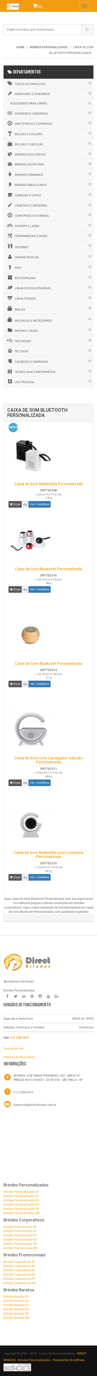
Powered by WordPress (69, 1360)
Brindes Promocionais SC (20, 1231)
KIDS (18, 267)
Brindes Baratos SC (16, 1300)
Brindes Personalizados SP (21, 1192)
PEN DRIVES (23, 341)
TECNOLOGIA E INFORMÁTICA (35, 372)
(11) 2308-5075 (19, 1037)
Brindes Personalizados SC (21, 1196)
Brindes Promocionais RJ (20, 1235)
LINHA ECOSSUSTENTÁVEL (33, 288)
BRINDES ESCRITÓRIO (29, 164)
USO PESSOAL (25, 382)
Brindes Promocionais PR (20, 1244)
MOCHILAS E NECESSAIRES (33, 320)
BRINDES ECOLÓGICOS (30, 154)
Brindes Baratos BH (16, 1309)
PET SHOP (21, 351)
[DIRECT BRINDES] (27, 962)
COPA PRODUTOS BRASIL (32, 215)
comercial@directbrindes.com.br (34, 1105)
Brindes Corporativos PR (19, 1279)
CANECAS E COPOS (28, 195)
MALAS (20, 309)
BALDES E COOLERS (28, 134)
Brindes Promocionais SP (20, 1227)
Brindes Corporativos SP (19, 1261)
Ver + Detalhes (39, 504)
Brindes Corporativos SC (19, 1266)
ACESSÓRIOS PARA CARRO (28, 103)
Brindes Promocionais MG (20, 1248)
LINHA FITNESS (25, 298)
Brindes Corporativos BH (19, 1274)
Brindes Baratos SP (16, 1296)
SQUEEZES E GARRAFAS (31, 361)
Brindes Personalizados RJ (21, 1200)
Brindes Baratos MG (17, 1318)
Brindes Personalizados (34, 1360)
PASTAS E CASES (26, 331)
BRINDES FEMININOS (29, 175)
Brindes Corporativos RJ (19, 1270)
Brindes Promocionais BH (20, 1239)
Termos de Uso (13, 1048)
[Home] (13, 6)
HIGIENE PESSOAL (27, 257)
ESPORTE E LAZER (27, 226)
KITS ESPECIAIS (25, 278)
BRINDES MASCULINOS (31, 185)
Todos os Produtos (30, 84)
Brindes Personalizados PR (21, 1209)
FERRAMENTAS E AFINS (31, 236)
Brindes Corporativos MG (20, 1283)
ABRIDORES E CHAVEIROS (32, 94)
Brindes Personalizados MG (22, 1213)
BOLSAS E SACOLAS (29, 144)
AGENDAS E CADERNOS (31, 113)
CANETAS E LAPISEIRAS (31, 205)
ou (25, 504)
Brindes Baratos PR (16, 1313)
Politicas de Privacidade (19, 1057)
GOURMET (22, 247)
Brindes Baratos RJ (16, 1305)
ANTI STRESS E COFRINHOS (34, 123)
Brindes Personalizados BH (21, 1204)
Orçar (16, 504)
